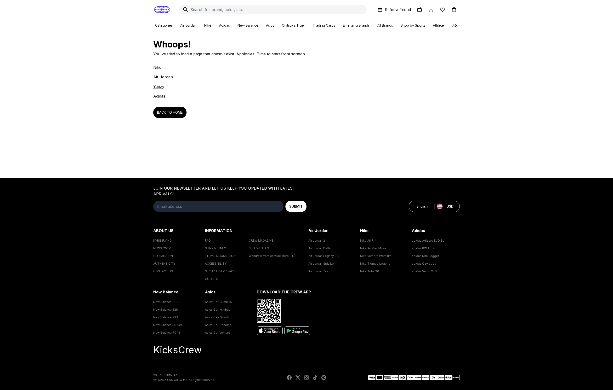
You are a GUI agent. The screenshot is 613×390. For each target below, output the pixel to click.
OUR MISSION (163, 256)
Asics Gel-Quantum (218, 317)
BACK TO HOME (170, 112)
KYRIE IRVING (162, 240)
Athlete (438, 25)
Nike (207, 25)
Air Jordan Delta (319, 248)
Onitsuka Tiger (293, 25)
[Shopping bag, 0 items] (454, 9)
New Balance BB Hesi (168, 325)
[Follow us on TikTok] (315, 377)
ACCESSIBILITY (216, 263)
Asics (270, 25)
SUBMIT (296, 206)
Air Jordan (188, 25)
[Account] (431, 9)
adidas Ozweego (424, 263)
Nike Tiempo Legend (375, 263)
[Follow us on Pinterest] (323, 377)
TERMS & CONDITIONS (221, 256)
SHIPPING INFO (215, 248)
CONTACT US (163, 271)
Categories (164, 25)
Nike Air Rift (368, 240)
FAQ (208, 240)
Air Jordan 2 (316, 240)
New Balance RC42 (166, 332)
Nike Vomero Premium (376, 256)
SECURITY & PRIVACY (220, 271)
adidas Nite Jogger (425, 256)
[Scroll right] (455, 25)
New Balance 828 (165, 309)
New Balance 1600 (166, 302)
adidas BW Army (423, 248)
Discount (458, 25)
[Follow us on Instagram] (306, 377)
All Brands (385, 25)
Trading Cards (324, 25)
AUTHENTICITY (164, 263)
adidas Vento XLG (424, 271)
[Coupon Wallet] (419, 9)
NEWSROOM (162, 248)
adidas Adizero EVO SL (428, 240)
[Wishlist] (442, 9)
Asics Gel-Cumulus (218, 302)
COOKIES (211, 279)
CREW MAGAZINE (261, 240)
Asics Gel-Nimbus (217, 309)
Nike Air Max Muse (373, 248)
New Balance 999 (165, 317)
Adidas (224, 25)
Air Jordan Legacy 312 (323, 256)
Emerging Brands (356, 25)
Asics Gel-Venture (217, 332)
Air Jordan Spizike (321, 263)
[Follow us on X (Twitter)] (297, 377)
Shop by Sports (413, 25)
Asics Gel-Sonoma (218, 325)
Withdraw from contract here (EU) (272, 256)
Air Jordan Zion (318, 271)
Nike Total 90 (369, 271)
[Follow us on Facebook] (289, 377)
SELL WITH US (259, 248)
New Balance (248, 25)
